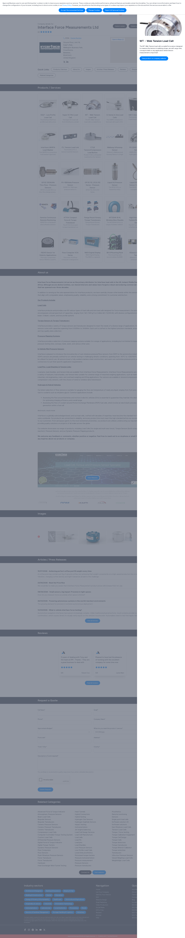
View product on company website (154, 58)
